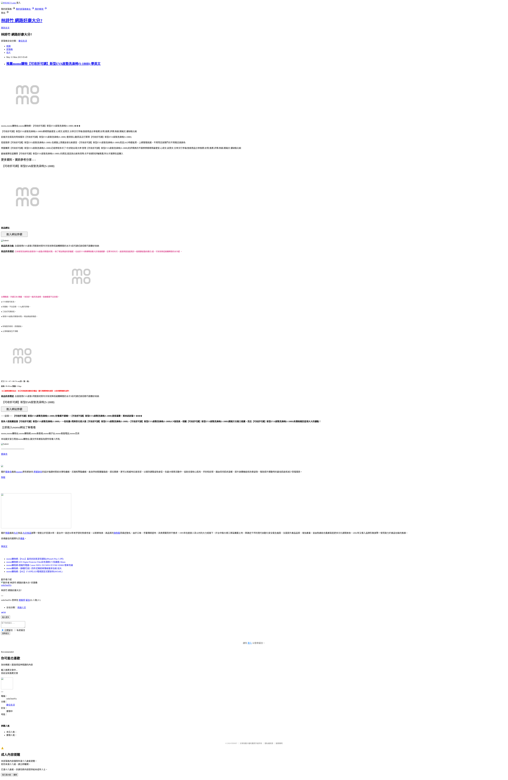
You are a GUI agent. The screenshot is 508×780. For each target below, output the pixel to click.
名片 (8, 52)
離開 (15, 775)
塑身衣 (4, 454)
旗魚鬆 (117, 533)
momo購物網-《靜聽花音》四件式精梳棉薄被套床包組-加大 (34, 568)
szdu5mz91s (6, 585)
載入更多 (5, 617)
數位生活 (23, 41)
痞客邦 (22, 600)
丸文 (16, 533)
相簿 (8, 46)
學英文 (4, 546)
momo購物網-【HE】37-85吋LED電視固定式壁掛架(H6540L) (34, 571)
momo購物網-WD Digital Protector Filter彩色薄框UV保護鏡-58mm (35, 562)
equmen (19, 472)
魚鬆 (3, 477)
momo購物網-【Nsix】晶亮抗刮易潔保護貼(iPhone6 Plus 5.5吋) (35, 559)
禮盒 (22, 538)
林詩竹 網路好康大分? (21, 20)
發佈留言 (5, 633)
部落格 (9, 49)
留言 (28, 600)
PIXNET (234, 743)
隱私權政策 (269, 743)
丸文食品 (27, 533)
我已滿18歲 (6, 775)
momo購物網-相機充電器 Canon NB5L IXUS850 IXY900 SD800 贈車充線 (39, 565)
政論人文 (21, 607)
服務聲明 (279, 743)
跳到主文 (5, 28)
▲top (3, 612)
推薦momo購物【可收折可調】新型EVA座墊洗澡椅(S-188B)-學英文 (53, 63)
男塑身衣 (38, 472)
